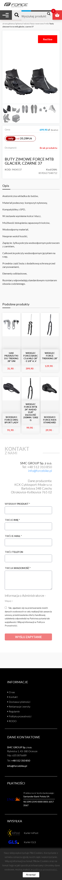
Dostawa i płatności (19, 701)
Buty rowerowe (37, 23)
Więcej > (9, 601)
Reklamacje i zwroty (19, 706)
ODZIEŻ (26, 23)
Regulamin (14, 711)
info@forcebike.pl (40, 471)
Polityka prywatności (20, 716)
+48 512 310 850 (20, 760)
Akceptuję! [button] (31, 874)
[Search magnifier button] (49, 14)
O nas (12, 692)
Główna (19, 23)
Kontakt (13, 696)
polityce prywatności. (45, 869)
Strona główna (8, 23)
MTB (46, 23)
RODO (13, 720)
